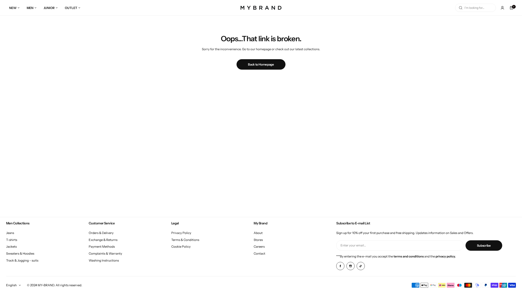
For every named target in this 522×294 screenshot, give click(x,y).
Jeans (10, 233)
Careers (259, 246)
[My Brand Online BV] (261, 7)
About (258, 233)
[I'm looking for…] (460, 8)
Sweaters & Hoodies (20, 253)
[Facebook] (340, 266)
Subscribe (484, 245)
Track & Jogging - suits (22, 260)
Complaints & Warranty (105, 253)
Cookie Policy (181, 246)
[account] (502, 7)
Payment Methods (102, 246)
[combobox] (475, 8)
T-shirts (11, 240)
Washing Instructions (104, 260)
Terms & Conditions (185, 240)
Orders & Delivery (101, 233)
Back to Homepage (261, 64)
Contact (259, 253)
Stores (258, 240)
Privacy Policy (181, 233)
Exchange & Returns (103, 240)
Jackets (11, 246)
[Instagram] (350, 266)
